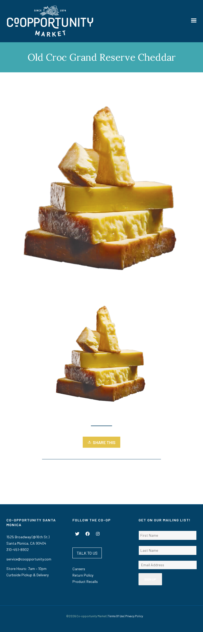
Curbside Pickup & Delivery (27, 575)
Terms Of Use (116, 616)
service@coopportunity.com (28, 559)
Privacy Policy (134, 616)
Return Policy (82, 575)
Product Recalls (85, 581)
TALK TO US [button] (87, 552)
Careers (78, 569)
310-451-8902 (17, 549)
